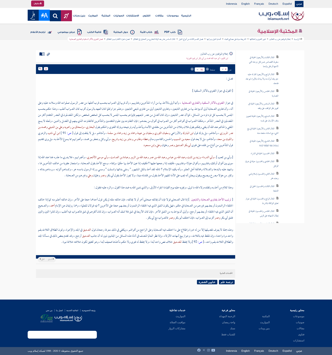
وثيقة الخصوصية (88, 310)
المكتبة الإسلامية (277, 31)
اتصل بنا (59, 310)
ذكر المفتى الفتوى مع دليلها (259, 94)
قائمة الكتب (94, 32)
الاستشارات (132, 15)
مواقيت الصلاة (177, 322)
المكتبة (106, 15)
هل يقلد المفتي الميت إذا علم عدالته (260, 106)
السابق (50, 259)
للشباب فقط (228, 334)
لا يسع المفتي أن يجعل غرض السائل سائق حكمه (258, 80)
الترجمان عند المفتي (257, 50)
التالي (42, 259)
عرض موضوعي (66, 32)
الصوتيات (118, 15)
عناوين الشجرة (207, 282)
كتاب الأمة (146, 32)
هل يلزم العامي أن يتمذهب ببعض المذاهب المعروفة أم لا (258, 146)
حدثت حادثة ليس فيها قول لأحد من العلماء (258, 198)
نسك (232, 328)
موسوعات (173, 15)
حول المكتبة (120, 32)
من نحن (49, 310)
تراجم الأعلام (37, 32)
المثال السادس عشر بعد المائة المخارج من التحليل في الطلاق (154, 39)
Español (287, 4)
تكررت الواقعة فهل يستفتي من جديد (258, 119)
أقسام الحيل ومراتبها (214, 39)
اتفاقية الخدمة (72, 310)
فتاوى (301, 334)
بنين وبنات (79, 15)
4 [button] (225, 69)
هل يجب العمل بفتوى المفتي (260, 173)
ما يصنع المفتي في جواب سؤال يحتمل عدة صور (258, 63)
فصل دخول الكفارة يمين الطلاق (118, 39)
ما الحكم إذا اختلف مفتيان (258, 161)
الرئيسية (186, 15)
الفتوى (146, 15)
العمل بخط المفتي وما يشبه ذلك (259, 186)
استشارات (298, 340)
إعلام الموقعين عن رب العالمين (279, 39)
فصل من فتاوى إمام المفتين (284, 219)
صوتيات (300, 322)
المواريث (93, 15)
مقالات (159, 15)
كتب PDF (170, 32)
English (245, 4)
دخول (37, 3)
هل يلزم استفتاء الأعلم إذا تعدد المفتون (259, 131)
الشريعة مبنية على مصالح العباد (235, 39)
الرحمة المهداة (227, 316)
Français (259, 4)
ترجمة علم (227, 282)
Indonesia (231, 4)
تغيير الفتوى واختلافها (258, 39)
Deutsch (273, 4)
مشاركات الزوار (176, 328)
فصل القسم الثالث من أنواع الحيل (191, 39)
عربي (299, 4)
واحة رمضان (228, 322)
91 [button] (202, 69)
